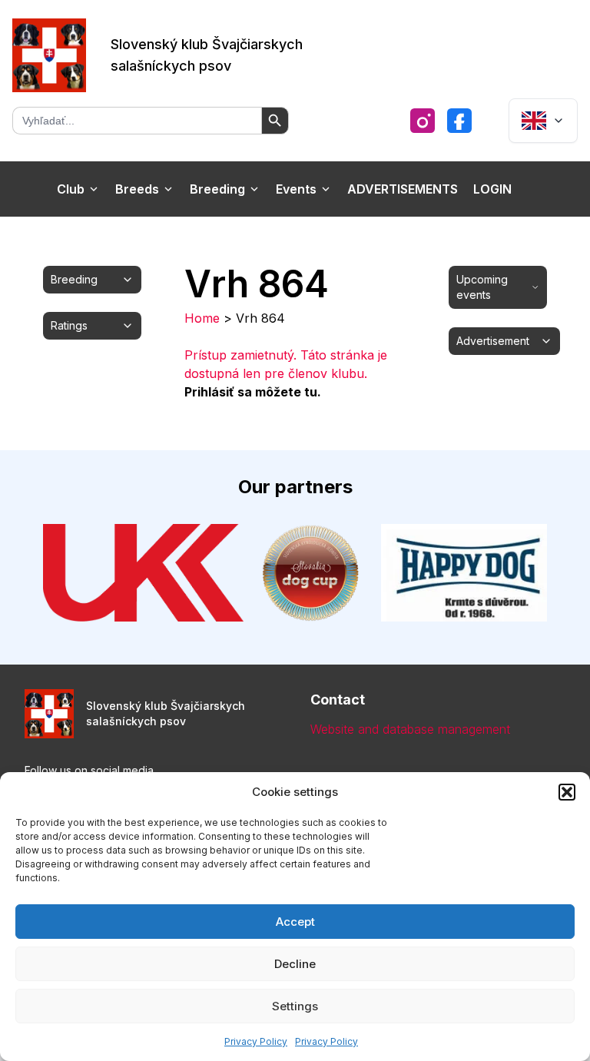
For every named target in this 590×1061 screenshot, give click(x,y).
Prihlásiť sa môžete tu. (252, 392)
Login (492, 189)
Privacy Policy (255, 1041)
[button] (567, 792)
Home (202, 318)
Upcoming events (482, 287)
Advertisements (402, 189)
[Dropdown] (543, 120)
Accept (295, 921)
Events (296, 189)
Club (71, 189)
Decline (295, 964)
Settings (295, 1006)
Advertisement (492, 340)
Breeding (217, 189)
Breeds (137, 189)
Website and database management (410, 729)
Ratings (69, 325)
